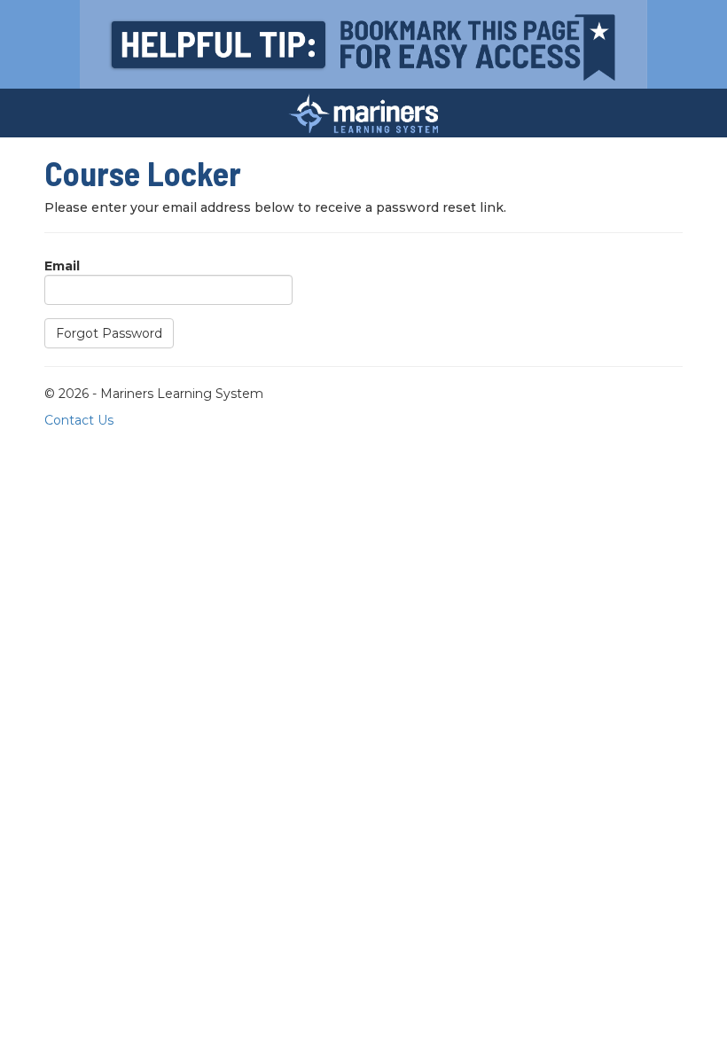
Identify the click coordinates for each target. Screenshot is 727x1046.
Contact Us (78, 420)
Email (62, 266)
